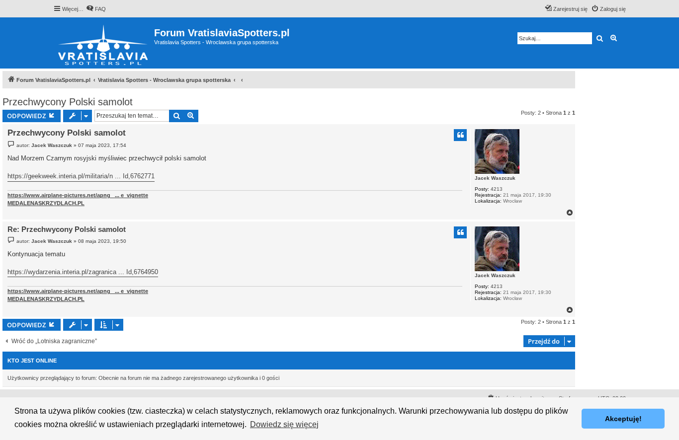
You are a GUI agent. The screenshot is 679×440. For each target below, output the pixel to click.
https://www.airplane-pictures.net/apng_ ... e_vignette (77, 195)
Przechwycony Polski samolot (67, 101)
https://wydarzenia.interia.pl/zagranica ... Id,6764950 (82, 272)
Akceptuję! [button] (623, 419)
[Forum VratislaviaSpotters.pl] (103, 43)
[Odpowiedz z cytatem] (460, 135)
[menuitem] (96, 9)
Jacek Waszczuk (495, 178)
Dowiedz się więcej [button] (284, 424)
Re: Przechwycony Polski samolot (66, 229)
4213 (497, 189)
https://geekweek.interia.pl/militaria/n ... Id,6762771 (81, 176)
